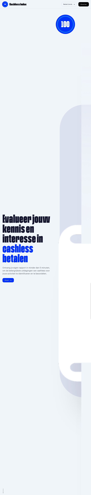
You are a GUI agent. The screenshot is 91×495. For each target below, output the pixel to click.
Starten (84, 4)
